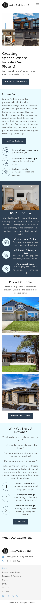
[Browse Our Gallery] (20, 315)
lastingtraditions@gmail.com (20, 556)
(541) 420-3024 (14, 560)
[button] (3, 596)
